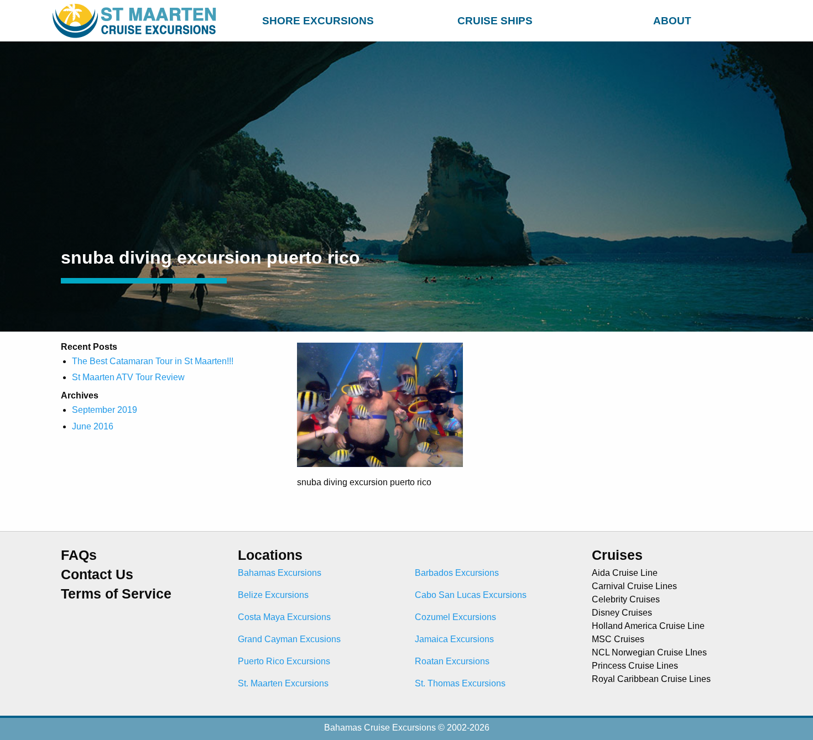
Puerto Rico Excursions (284, 661)
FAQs (79, 555)
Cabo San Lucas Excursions (471, 595)
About (672, 21)
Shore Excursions (318, 21)
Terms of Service (116, 594)
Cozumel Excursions (455, 617)
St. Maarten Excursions (283, 683)
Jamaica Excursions (454, 639)
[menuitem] (318, 19)
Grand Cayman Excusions (289, 639)
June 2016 (92, 426)
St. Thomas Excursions (460, 683)
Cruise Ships (495, 21)
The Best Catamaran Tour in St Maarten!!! (152, 361)
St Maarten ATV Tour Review (128, 377)
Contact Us (97, 574)
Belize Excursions (273, 595)
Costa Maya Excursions (284, 617)
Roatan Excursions (452, 661)
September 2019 (104, 409)
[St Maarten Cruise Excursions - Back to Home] (137, 21)
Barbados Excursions (457, 573)
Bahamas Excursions (279, 573)
